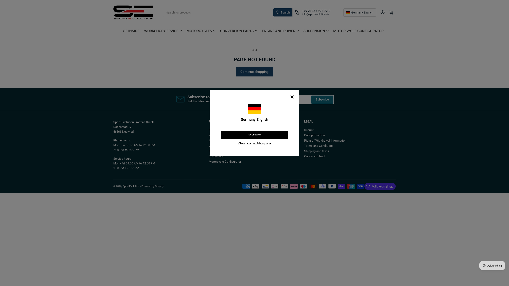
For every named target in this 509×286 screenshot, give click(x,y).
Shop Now (254, 134)
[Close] (292, 97)
